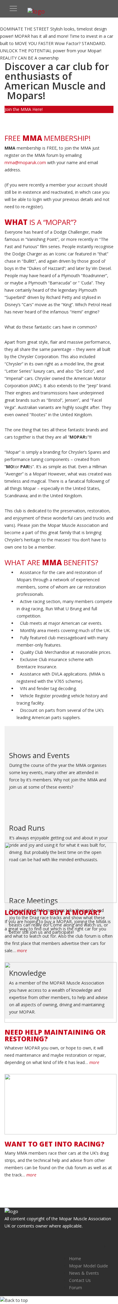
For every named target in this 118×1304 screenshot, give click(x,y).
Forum (75, 1287)
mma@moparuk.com (25, 162)
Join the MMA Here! (24, 109)
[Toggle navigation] (13, 8)
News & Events (84, 1273)
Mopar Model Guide (88, 1266)
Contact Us (80, 1280)
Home (75, 1258)
